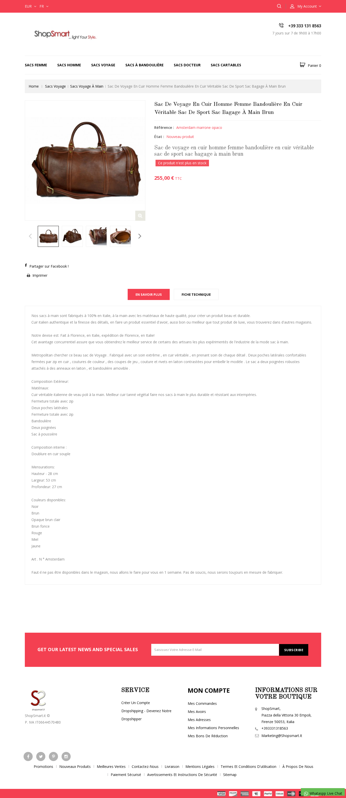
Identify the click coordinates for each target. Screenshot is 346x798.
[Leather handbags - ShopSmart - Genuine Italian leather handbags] (64, 33)
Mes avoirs (197, 711)
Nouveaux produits (75, 766)
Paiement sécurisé (126, 774)
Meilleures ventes (111, 766)
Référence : (164, 127)
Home (34, 86)
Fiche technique (196, 294)
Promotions (43, 766)
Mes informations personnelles (213, 727)
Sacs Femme (36, 65)
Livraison (172, 766)
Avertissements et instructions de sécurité (182, 774)
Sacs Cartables (226, 65)
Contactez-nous (145, 766)
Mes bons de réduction (208, 735)
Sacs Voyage (103, 65)
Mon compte (209, 690)
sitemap (230, 774)
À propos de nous (297, 766)
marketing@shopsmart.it (281, 735)
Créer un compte (135, 702)
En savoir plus (149, 294)
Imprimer (39, 275)
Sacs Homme (69, 65)
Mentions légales (200, 766)
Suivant (140, 237)
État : (159, 136)
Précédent (30, 237)
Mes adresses (199, 719)
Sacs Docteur (187, 65)
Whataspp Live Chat (325, 793)
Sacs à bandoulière (144, 65)
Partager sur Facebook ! (49, 266)
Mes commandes (202, 703)
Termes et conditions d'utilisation (248, 766)
